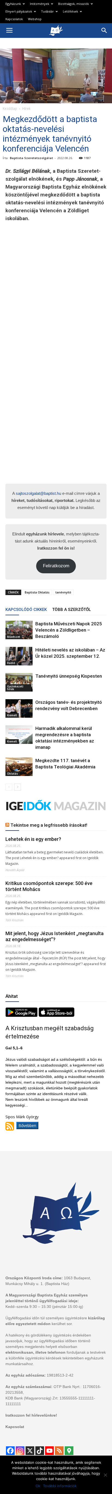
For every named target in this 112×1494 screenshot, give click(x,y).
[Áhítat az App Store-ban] (56, 1015)
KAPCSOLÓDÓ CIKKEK (26, 609)
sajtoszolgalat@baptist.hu (38, 493)
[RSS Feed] (59, 1450)
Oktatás (12, 773)
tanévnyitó (63, 592)
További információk (60, 1486)
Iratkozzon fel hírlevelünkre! (31, 1415)
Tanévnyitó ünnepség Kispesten (68, 676)
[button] (104, 30)
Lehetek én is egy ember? (33, 839)
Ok (38, 1486)
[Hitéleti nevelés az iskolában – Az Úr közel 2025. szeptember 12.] (19, 656)
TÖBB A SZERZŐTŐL (71, 609)
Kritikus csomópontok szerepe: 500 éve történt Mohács (48, 886)
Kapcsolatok (14, 19)
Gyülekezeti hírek (15, 687)
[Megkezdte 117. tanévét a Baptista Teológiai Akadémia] (19, 766)
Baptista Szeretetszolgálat (31, 158)
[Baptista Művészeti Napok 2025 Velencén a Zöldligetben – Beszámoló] (19, 630)
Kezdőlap (10, 108)
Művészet (13, 637)
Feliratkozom (56, 565)
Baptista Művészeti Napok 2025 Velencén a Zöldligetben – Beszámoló (68, 630)
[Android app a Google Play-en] (22, 1015)
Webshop (35, 19)
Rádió (11, 663)
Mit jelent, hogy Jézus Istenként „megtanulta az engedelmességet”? (54, 936)
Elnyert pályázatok (18, 11)
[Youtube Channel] (49, 1450)
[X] (30, 1450)
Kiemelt (12, 715)
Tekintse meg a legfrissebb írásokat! (48, 825)
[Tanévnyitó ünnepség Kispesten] (19, 682)
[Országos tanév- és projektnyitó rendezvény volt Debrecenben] (19, 708)
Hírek (26, 108)
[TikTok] (39, 1450)
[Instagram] (20, 1450)
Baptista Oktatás (37, 592)
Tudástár (47, 11)
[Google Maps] (69, 1450)
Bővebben (27, 1125)
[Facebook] (10, 1450)
